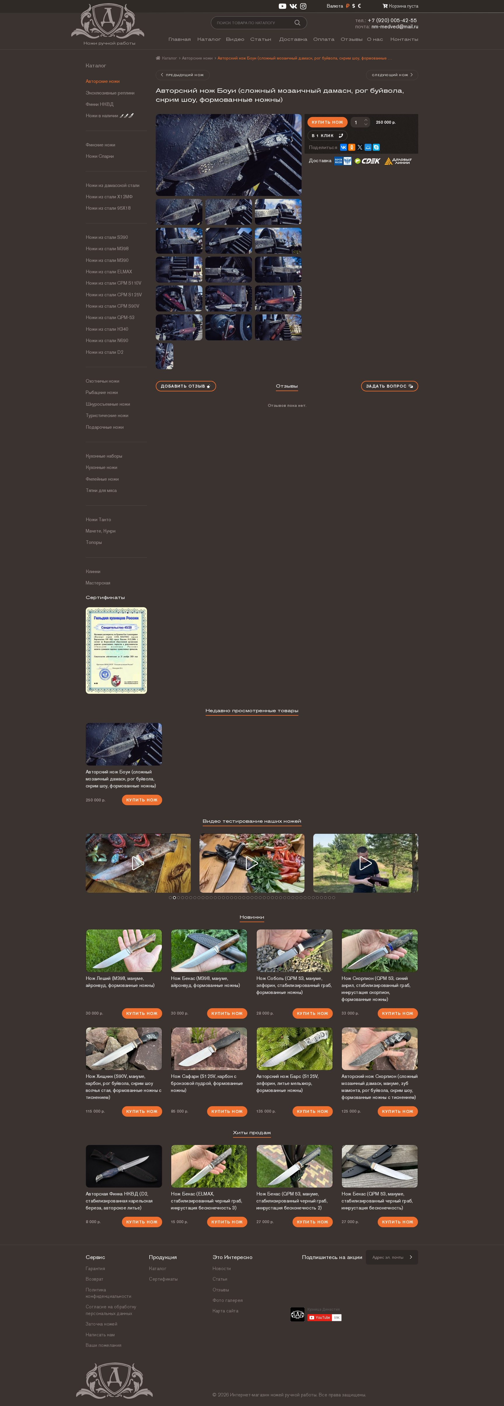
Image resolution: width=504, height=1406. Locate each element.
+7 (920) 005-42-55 (392, 20)
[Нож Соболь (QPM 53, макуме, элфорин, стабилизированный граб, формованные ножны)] (294, 950)
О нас (375, 39)
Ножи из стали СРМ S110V (113, 283)
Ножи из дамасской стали (112, 185)
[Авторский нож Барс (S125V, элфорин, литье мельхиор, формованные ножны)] (294, 1048)
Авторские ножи (103, 81)
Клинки (93, 571)
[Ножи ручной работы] (158, 58)
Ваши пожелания (104, 1345)
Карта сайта (225, 1311)
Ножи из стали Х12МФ (109, 197)
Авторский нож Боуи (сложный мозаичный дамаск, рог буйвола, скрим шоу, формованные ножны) (121, 779)
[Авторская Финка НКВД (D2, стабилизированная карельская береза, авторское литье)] (124, 1166)
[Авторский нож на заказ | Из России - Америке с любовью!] (365, 863)
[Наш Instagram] (303, 6)
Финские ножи (100, 145)
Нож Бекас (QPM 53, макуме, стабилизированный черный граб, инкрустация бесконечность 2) (292, 1201)
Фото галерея (228, 1300)
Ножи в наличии (102, 116)
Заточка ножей (101, 1324)
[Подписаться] (410, 1257)
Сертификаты (163, 1279)
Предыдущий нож (185, 75)
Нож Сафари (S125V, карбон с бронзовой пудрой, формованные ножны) (207, 1083)
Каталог (209, 39)
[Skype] (376, 147)
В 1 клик (323, 135)
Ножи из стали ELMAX (109, 272)
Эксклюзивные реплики (110, 93)
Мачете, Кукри (101, 531)
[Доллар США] (353, 6)
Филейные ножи (102, 479)
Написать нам (100, 1335)
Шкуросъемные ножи (108, 404)
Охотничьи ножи (102, 381)
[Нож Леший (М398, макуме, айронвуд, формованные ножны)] (124, 950)
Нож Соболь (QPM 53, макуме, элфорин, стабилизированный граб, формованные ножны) (294, 985)
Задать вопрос (387, 386)
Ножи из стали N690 (107, 340)
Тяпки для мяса (101, 490)
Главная (180, 39)
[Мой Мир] (368, 147)
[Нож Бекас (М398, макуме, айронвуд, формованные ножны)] (209, 950)
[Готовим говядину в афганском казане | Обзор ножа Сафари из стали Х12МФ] (138, 863)
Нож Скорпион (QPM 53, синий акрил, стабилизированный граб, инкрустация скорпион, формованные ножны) (376, 988)
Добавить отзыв (184, 386)
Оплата (324, 39)
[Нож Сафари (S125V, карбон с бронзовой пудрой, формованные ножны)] (209, 1048)
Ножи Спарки (100, 156)
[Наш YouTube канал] (282, 6)
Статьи (260, 39)
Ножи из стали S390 (107, 237)
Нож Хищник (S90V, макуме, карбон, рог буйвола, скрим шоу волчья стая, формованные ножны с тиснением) (124, 1086)
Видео (235, 39)
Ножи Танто (98, 519)
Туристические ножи (107, 415)
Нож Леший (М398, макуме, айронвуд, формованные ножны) (120, 981)
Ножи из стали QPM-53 (110, 317)
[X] (359, 147)
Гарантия (95, 1268)
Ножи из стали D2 (104, 352)
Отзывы (352, 39)
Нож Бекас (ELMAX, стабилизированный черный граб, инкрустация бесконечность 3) (206, 1201)
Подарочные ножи (105, 427)
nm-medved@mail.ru (395, 26)
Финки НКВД (100, 104)
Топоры (94, 542)
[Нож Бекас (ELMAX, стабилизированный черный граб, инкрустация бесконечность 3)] (209, 1166)
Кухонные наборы (104, 456)
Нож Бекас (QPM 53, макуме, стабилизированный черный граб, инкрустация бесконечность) (377, 1201)
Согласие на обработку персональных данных (111, 1310)
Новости (222, 1268)
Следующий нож (390, 75)
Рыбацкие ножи (102, 392)
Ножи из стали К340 (107, 329)
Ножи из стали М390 (107, 260)
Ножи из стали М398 (107, 249)
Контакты (404, 39)
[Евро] (359, 6)
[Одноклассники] (351, 147)
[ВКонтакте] (343, 147)
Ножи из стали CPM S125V (114, 295)
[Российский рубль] (347, 6)
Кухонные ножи (101, 467)
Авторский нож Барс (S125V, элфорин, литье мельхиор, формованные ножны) (287, 1083)
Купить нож (327, 122)
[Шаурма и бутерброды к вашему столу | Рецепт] (252, 863)
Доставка (293, 39)
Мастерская (98, 583)
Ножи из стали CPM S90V (112, 306)
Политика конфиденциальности (108, 1293)
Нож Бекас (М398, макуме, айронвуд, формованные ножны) (205, 981)
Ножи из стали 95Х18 (108, 208)
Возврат (95, 1279)
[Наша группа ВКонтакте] (293, 6)
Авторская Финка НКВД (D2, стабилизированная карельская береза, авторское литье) (119, 1201)
